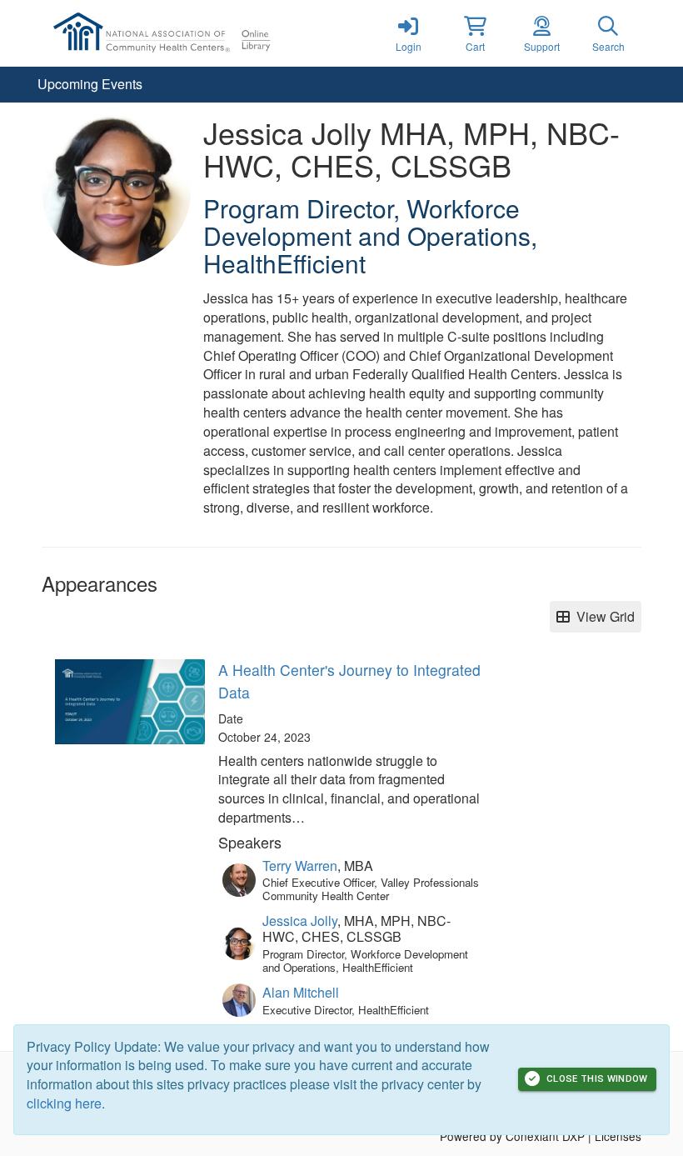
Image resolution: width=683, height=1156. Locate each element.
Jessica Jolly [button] (299, 920)
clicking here (64, 1103)
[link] (408, 33)
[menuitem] (90, 85)
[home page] (200, 33)
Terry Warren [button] (299, 865)
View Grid (602, 616)
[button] (474, 33)
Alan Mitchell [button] (300, 992)
